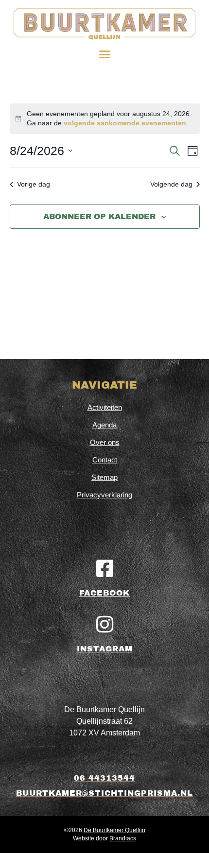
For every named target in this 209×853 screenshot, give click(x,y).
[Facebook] (104, 568)
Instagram (105, 649)
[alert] (105, 118)
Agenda (104, 425)
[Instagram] (104, 624)
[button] (104, 54)
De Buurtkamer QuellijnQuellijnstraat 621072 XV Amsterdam (104, 721)
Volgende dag (171, 184)
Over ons (105, 442)
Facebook (104, 593)
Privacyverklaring (104, 495)
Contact (104, 460)
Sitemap (104, 477)
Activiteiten (104, 407)
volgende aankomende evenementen (125, 123)
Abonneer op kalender (99, 216)
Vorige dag (33, 184)
